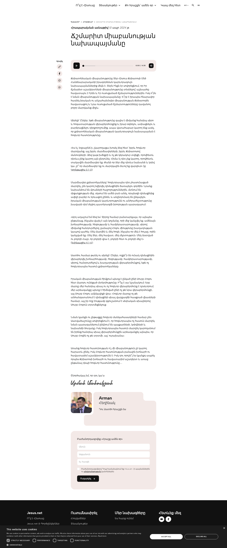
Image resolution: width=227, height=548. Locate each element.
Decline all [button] (201, 536)
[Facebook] (59, 73)
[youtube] (161, 519)
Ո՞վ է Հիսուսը (85, 5)
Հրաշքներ (88, 22)
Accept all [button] (166, 536)
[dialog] (113, 536)
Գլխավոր (75, 22)
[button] (76, 545)
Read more (102, 536)
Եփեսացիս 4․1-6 (82, 242)
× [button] (224, 528)
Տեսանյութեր (108, 5)
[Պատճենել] (59, 67)
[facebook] (168, 519)
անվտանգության (92, 471)
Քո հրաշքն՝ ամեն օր (139, 5)
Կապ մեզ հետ (170, 5)
